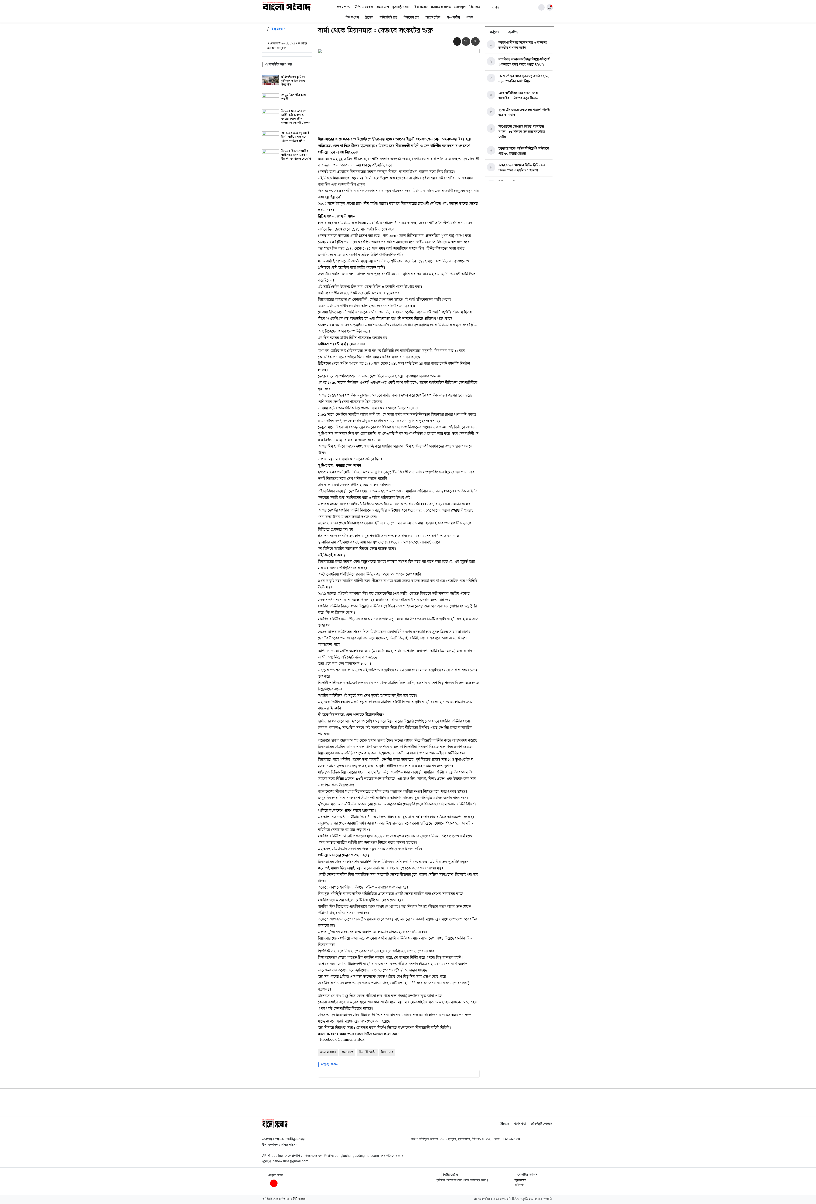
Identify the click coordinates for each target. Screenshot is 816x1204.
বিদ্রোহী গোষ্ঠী (367, 1052)
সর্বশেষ (495, 32)
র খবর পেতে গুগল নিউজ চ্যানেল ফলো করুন (368, 1034)
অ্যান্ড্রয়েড (520, 1180)
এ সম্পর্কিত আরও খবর (278, 64)
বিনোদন (474, 7)
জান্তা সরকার (328, 1052)
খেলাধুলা (460, 7)
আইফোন (519, 1185)
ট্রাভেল (369, 18)
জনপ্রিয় (513, 32)
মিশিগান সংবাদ (363, 7)
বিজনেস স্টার (411, 18)
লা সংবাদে (329, 1034)
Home (504, 1123)
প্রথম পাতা (343, 7)
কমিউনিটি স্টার (388, 18)
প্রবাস (469, 18)
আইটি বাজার (298, 1199)
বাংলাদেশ (382, 7)
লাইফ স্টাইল (433, 18)
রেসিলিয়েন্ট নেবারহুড (541, 1123)
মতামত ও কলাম (441, 7)
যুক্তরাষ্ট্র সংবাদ (401, 7)
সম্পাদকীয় (453, 18)
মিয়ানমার (387, 1052)
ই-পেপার (494, 7)
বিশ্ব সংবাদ (421, 7)
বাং (320, 1034)
